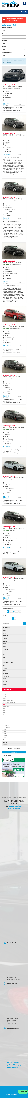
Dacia (5, 641)
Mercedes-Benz (8, 662)
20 (10, 611)
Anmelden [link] (14, 752)
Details (19, 104)
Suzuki (5, 684)
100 (16, 611)
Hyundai (5, 652)
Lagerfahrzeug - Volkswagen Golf (14, 89)
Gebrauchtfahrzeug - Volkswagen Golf (14, 380)
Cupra (5, 638)
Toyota (5, 687)
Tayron (4, 731)
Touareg (5, 735)
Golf (4, 704)
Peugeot (5, 673)
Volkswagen (7, 689)
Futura (5, 649)
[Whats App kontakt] (23, 1092)
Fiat (4, 643)
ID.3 (4, 708)
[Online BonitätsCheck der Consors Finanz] (13, 767)
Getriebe (4, 40)
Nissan (5, 668)
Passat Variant (6, 714)
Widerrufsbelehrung (10, 1096)
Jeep (4, 654)
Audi (4, 630)
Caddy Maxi (5, 696)
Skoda (5, 681)
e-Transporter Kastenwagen (9, 702)
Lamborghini (7, 660)
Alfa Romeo (6, 627)
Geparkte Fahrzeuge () (14, 748)
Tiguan (4, 733)
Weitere (5, 745)
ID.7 (4, 712)
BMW (4, 633)
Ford (4, 646)
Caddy (4, 692)
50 (13, 611)
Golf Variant (6, 706)
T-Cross (5, 719)
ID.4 (4, 710)
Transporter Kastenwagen (9, 739)
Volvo (5, 742)
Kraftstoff (4, 34)
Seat (4, 678)
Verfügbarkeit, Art (7, 27)
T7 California (6, 723)
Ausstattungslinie (7, 52)
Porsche (6, 676)
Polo (4, 716)
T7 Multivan (6, 725)
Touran (4, 737)
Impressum (14, 1094)
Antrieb (4, 46)
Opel (4, 670)
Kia (4, 657)
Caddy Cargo (6, 694)
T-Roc (4, 721)
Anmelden (8, 1094)
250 (20, 611)
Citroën (5, 635)
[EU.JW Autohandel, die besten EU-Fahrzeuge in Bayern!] (10, 4)
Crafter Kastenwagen (8, 700)
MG (4, 665)
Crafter (4, 698)
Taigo (4, 729)
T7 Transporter (6, 727)
